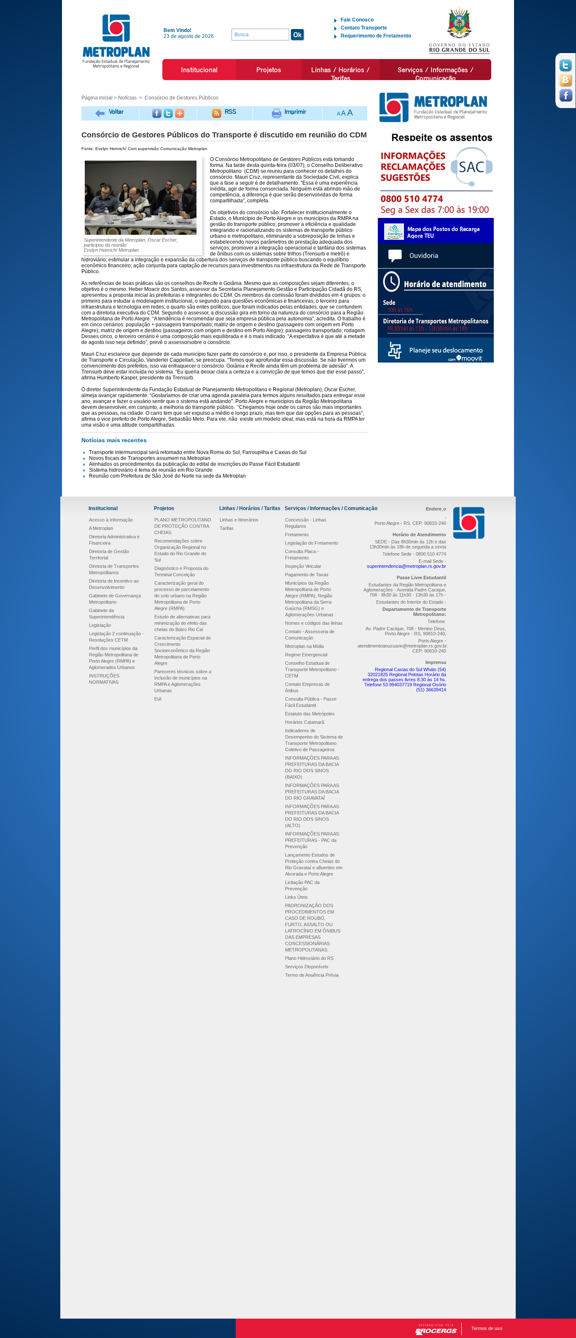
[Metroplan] (116, 41)
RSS (230, 111)
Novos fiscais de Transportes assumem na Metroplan (149, 458)
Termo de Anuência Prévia (312, 975)
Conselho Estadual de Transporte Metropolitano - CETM (312, 669)
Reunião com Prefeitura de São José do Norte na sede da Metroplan (167, 476)
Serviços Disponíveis (306, 966)
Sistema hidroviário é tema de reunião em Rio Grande (151, 470)
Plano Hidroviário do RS (309, 958)
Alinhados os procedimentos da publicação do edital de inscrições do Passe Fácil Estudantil (194, 464)
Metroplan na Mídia (304, 646)
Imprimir (295, 111)
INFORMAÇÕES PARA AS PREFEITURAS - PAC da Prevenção (312, 840)
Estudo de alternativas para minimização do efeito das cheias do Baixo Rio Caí (182, 623)
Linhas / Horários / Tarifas (340, 73)
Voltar (116, 111)
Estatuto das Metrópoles (310, 713)
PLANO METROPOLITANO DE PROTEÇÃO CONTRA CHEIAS (182, 526)
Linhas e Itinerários (239, 519)
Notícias (127, 98)
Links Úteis (296, 897)
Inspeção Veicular (303, 566)
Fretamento (297, 534)
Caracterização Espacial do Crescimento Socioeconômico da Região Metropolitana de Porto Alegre (182, 650)
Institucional (199, 69)
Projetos (268, 69)
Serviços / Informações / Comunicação (436, 73)
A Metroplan (101, 528)
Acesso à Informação (111, 519)
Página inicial (97, 98)
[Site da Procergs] (436, 1329)
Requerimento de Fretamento (376, 36)
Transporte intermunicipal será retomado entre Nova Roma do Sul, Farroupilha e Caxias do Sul (198, 452)
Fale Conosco (357, 20)
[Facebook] (156, 113)
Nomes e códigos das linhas (314, 623)
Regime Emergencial (306, 654)
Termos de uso (486, 1328)
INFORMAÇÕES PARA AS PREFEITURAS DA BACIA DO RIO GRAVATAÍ (312, 792)
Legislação (100, 625)
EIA (157, 698)
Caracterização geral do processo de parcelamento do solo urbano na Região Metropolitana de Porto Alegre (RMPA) (181, 595)
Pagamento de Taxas (306, 574)
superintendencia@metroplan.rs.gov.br (406, 566)
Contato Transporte (364, 28)
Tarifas (227, 528)
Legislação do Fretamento (311, 542)
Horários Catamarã (304, 722)
